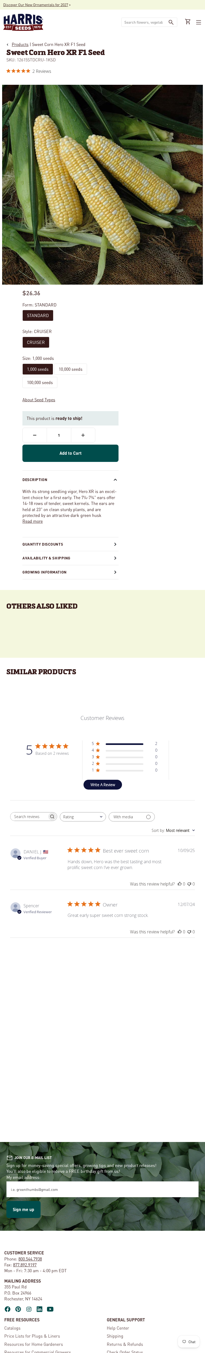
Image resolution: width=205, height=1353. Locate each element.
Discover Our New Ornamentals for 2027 (35, 4)
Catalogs (12, 1328)
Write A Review (102, 784)
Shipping (115, 1336)
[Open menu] (198, 22)
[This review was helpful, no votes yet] (180, 884)
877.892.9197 (25, 1264)
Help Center (118, 1328)
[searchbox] (28, 816)
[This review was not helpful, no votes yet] (189, 884)
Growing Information (44, 572)
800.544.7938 (30, 1259)
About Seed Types (38, 399)
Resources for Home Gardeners (33, 1344)
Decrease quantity (34, 435)
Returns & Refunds (125, 1344)
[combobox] (143, 22)
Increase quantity (83, 435)
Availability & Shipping (46, 557)
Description (34, 479)
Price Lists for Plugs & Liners (32, 1336)
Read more (32, 521)
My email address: (23, 1177)
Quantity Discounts (42, 544)
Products (20, 44)
